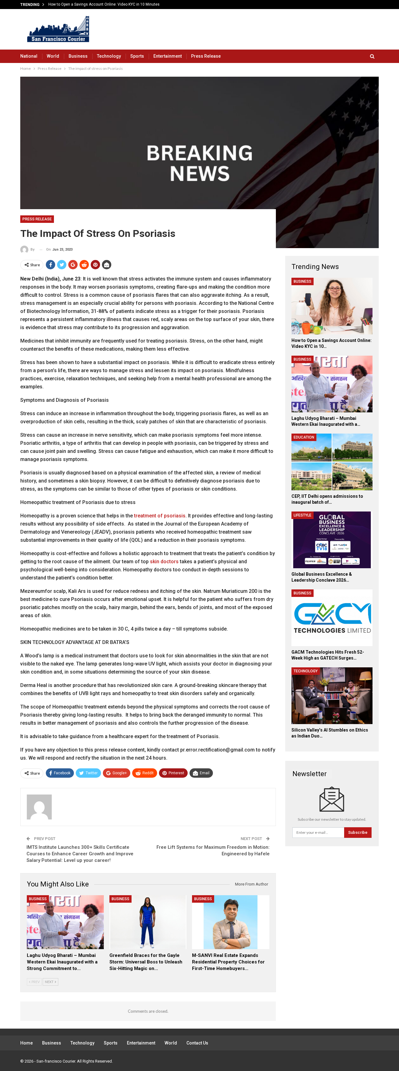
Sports (137, 56)
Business (78, 56)
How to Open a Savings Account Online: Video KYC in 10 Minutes (104, 4)
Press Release (206, 56)
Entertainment (167, 56)
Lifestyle (302, 515)
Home (26, 1042)
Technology (109, 56)
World (53, 56)
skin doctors (164, 561)
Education (304, 437)
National (28, 56)
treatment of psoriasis (159, 516)
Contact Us (197, 1042)
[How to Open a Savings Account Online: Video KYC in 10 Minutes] (332, 306)
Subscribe (358, 832)
